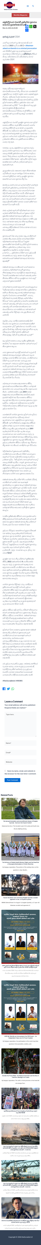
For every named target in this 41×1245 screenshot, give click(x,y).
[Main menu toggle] (27, 6)
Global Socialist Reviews (11, 9)
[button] (33, 6)
